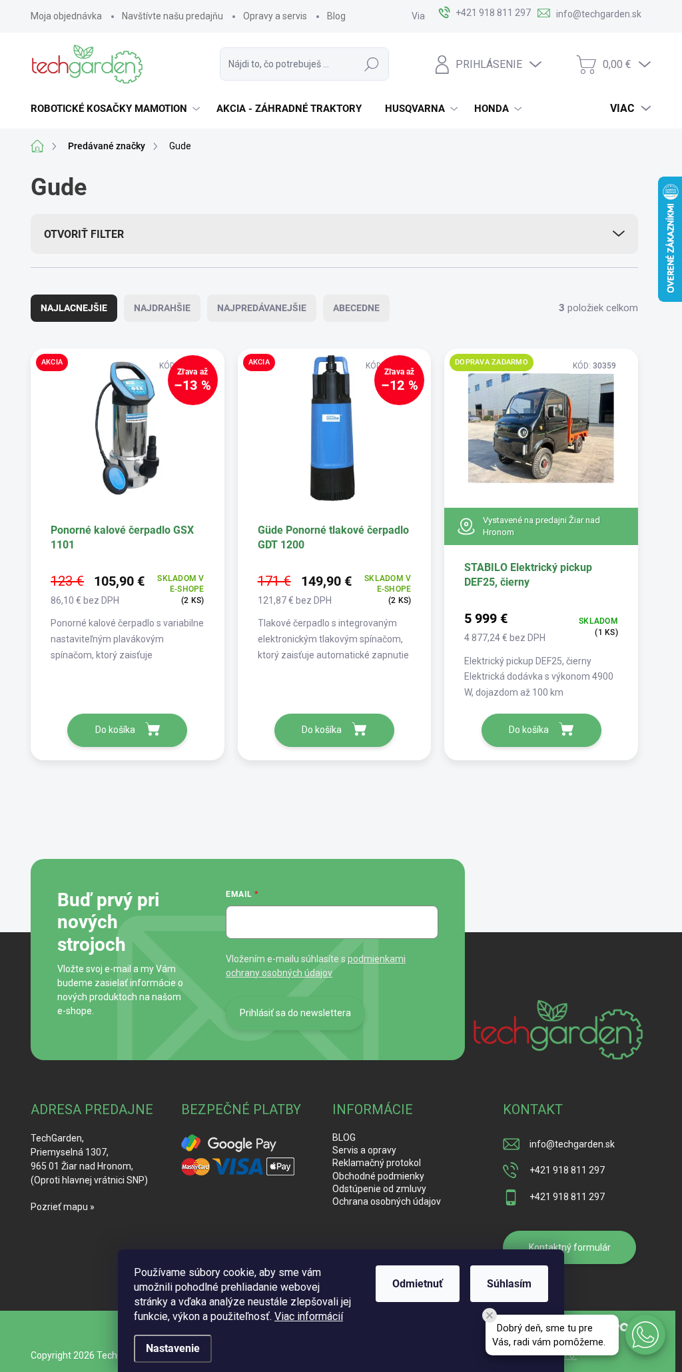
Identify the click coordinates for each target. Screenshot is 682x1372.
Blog (336, 16)
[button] (645, 1335)
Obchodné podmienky (378, 1176)
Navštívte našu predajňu (172, 16)
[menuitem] (117, 109)
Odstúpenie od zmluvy (379, 1188)
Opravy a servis (275, 16)
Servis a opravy (364, 1150)
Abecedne (356, 308)
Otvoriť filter (84, 234)
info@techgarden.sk (572, 1144)
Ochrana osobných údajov (386, 1201)
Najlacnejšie (74, 308)
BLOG (344, 1137)
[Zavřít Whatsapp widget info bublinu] (489, 1315)
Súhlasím (509, 1283)
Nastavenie (173, 1348)
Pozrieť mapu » (63, 1206)
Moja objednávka (66, 16)
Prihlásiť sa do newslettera (295, 1013)
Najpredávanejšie (261, 308)
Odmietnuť (417, 1283)
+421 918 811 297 (567, 1170)
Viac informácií (308, 1316)
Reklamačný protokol (376, 1162)
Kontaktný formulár (570, 1247)
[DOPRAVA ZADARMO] (541, 434)
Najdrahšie (162, 308)
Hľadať (372, 64)
